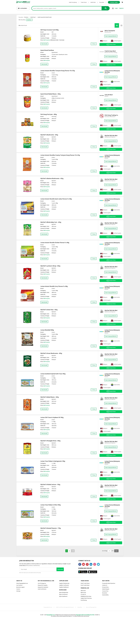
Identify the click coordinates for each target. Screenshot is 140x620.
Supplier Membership (64, 583)
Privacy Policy (105, 587)
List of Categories (42, 583)
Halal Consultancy (73, 2)
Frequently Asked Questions (108, 583)
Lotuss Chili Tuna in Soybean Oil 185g (51, 417)
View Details (44, 43)
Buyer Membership (63, 592)
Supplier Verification (64, 585)
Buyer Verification (63, 594)
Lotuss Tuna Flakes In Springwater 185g (52, 461)
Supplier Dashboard (64, 587)
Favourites (101, 2)
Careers (18, 589)
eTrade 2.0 (83, 594)
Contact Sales (114, 2)
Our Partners (19, 585)
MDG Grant (83, 592)
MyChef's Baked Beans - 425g (49, 397)
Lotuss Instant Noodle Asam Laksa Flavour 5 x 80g (56, 199)
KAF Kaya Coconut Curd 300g (49, 30)
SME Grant (83, 590)
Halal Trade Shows (85, 583)
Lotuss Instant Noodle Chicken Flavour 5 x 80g (54, 242)
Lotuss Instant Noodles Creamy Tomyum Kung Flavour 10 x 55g (60, 155)
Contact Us (104, 585)
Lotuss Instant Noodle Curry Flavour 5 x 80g (54, 286)
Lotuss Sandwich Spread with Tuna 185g (52, 374)
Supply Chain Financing (86, 598)
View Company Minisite (110, 36)
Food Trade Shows (85, 585)
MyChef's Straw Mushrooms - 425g (51, 353)
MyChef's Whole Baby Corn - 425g (50, 222)
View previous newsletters (32, 565)
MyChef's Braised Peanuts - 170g (50, 528)
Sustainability (105, 595)
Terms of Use (105, 591)
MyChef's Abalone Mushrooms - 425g (51, 178)
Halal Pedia (93, 2)
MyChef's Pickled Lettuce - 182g (50, 484)
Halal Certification (42, 589)
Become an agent (20, 587)
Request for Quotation (43, 587)
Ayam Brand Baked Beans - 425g (50, 94)
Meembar (80, 607)
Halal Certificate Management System (65, 607)
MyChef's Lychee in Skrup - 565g (50, 266)
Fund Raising (84, 600)
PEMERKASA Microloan (86, 596)
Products (26, 17)
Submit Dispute (105, 589)
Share (94, 43)
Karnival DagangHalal (91, 607)
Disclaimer (104, 593)
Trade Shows (84, 2)
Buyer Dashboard (63, 596)
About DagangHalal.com (22, 583)
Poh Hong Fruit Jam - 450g (48, 114)
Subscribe (60, 569)
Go (116, 550)
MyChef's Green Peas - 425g (48, 309)
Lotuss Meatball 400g (47, 330)
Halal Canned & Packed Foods (44, 17)
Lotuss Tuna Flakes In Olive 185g (50, 505)
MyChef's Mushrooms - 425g (49, 135)
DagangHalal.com (48, 607)
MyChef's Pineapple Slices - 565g (50, 441)
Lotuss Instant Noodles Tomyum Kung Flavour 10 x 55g (57, 70)
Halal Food (32, 17)
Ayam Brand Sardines (47, 50)
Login (116, 8)
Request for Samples (42, 585)
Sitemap (18, 591)
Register (121, 8)
